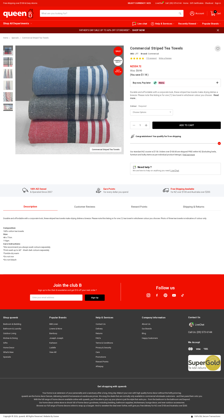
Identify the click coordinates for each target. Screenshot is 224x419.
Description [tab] (30, 206)
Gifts (5, 343)
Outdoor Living (9, 333)
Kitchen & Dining (10, 338)
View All (52, 352)
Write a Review (165, 58)
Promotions (101, 357)
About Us (146, 324)
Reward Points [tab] (139, 206)
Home (185, 3)
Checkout (209, 3)
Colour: (138, 106)
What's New (8, 352)
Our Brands (147, 329)
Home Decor (8, 347)
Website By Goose (51, 416)
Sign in (218, 3)
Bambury (53, 333)
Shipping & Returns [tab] (193, 206)
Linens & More (55, 329)
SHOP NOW (138, 30)
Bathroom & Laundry (12, 329)
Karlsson (53, 343)
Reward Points (102, 361)
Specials (7, 357)
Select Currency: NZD (139, 3)
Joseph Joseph (56, 338)
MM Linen (53, 324)
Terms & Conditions (104, 343)
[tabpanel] (69, 100)
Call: (173, 3)
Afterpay (99, 366)
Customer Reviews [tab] (84, 206)
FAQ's (98, 338)
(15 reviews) (151, 58)
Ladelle (52, 347)
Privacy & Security (103, 347)
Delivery (99, 329)
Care (98, 352)
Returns (99, 333)
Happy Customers (150, 338)
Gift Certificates (196, 3)
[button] (175, 83)
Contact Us (100, 324)
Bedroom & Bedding (12, 324)
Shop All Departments (16, 23)
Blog (144, 333)
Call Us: (200, 332)
